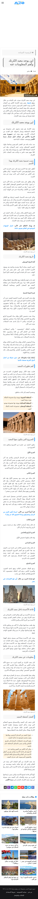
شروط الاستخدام (10, 892)
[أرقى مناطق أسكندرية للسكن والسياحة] (28, 804)
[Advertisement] (19, 27)
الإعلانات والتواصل (19, 895)
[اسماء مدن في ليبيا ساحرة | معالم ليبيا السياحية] (10, 820)
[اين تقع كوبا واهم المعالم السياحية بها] (10, 870)
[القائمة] (3, 2)
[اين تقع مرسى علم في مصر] (28, 838)
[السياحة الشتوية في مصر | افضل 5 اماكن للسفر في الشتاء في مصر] (28, 854)
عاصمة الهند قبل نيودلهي (11, 811)
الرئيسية (28, 53)
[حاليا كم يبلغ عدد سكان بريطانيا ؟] (10, 854)
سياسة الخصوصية (21, 892)
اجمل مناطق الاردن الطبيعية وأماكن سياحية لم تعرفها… (28, 829)
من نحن (30, 892)
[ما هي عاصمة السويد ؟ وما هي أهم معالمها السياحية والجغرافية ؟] (28, 870)
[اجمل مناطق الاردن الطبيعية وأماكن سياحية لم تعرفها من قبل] (28, 820)
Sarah (34, 71)
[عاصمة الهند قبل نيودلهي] (10, 804)
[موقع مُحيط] (19, 3)
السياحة (21, 53)
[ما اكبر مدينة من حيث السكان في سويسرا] (10, 838)
